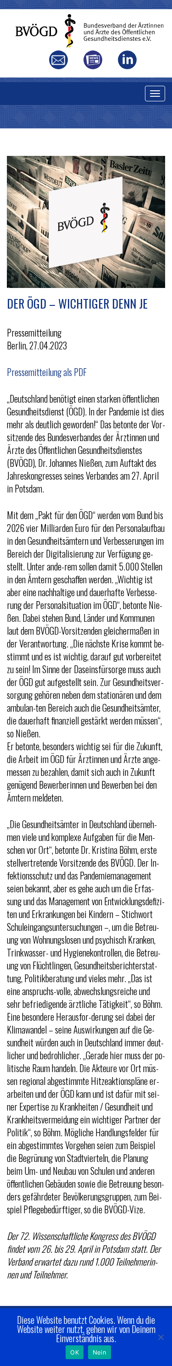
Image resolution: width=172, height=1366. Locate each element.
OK (74, 1352)
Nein (99, 1352)
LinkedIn (127, 59)
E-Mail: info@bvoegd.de (58, 59)
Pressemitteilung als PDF (47, 372)
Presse (92, 59)
